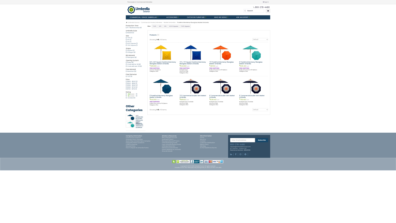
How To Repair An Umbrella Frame (137, 148)
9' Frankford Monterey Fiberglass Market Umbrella (250, 63)
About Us (203, 139)
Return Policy (204, 144)
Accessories (171, 17)
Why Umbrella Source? (169, 137)
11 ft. (129, 41)
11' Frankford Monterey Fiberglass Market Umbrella (161, 96)
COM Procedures (131, 144)
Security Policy (130, 146)
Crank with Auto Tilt (134, 66)
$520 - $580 (132, 83)
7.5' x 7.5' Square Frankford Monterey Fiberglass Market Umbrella (193, 63)
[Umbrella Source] (138, 10)
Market (130, 33)
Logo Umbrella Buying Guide (171, 144)
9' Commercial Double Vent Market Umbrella (222, 96)
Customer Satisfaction (207, 143)
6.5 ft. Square (132, 43)
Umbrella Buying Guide (169, 143)
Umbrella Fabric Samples (134, 139)
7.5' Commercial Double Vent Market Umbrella (193, 96)
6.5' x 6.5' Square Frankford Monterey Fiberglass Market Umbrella (163, 63)
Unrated (131, 98)
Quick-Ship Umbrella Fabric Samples (138, 141)
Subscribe (262, 140)
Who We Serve (220, 17)
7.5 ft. (129, 38)
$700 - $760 (132, 89)
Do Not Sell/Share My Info (208, 148)
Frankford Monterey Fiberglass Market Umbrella (139, 120)
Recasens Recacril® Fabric (171, 141)
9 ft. (129, 39)
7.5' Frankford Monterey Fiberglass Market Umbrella (221, 63)
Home (202, 137)
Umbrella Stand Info (168, 146)
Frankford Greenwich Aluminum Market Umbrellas (139, 127)
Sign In (266, 2)
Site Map (203, 146)
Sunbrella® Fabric (167, 139)
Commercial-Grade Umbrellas (143, 17)
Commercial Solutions (133, 137)
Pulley (130, 62)
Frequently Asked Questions (135, 143)
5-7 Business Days (134, 27)
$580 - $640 (132, 85)
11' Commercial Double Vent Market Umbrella (252, 96)
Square (130, 50)
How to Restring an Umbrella (171, 149)
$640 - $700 (132, 87)
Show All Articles (167, 151)
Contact (202, 141)
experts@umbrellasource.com (240, 147)
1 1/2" (129, 76)
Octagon (131, 52)
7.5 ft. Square (132, 45)
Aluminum (131, 71)
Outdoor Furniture (196, 17)
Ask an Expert (242, 17)
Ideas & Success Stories (170, 148)
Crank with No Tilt (134, 64)
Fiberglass (132, 57)
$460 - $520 (132, 81)
